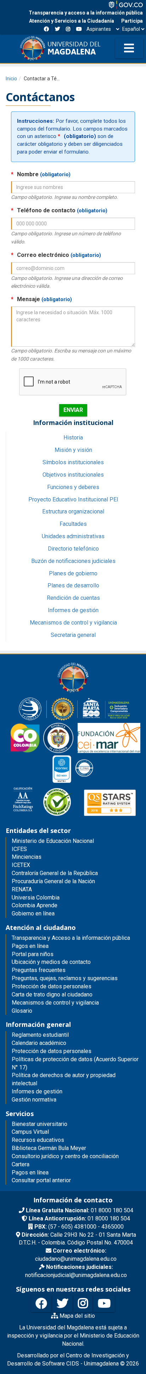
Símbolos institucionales (73, 462)
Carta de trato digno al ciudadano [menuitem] (52, 994)
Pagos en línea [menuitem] (30, 946)
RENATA (22, 889)
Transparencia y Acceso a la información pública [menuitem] (71, 938)
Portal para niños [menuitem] (33, 954)
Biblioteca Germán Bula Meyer (49, 1148)
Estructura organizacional (73, 511)
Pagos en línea (30, 1172)
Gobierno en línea (33, 913)
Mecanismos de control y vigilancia (73, 622)
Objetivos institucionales (73, 474)
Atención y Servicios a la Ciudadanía (71, 21)
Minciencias (26, 856)
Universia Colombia (36, 897)
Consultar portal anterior (41, 1180)
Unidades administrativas (73, 536)
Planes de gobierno (73, 573)
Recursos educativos (38, 1140)
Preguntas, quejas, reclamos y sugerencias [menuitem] (65, 978)
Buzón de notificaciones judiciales (73, 561)
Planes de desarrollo (73, 585)
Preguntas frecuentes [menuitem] (39, 970)
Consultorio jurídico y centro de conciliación (65, 1156)
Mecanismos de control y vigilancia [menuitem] (55, 1002)
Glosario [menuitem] (22, 1010)
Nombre (41, 174)
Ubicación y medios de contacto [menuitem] (51, 962)
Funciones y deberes (73, 487)
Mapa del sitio (76, 1315)
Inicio (11, 78)
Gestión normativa (34, 1099)
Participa (132, 21)
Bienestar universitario (39, 1124)
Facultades (73, 524)
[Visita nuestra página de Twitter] (62, 1303)
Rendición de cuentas (73, 597)
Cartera (20, 1164)
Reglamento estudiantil (40, 1034)
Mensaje (41, 299)
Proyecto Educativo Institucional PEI (73, 499)
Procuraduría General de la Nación (53, 881)
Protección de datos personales (51, 1051)
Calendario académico (39, 1043)
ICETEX (21, 865)
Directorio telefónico (73, 548)
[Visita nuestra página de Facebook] (41, 1303)
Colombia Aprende (34, 905)
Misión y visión (73, 450)
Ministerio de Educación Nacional (53, 841)
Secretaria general (73, 635)
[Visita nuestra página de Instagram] (83, 1303)
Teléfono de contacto (59, 210)
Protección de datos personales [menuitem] (51, 986)
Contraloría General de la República (55, 873)
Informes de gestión (73, 610)
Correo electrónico (56, 255)
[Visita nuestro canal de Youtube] (104, 1303)
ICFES (19, 849)
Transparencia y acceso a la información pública (86, 13)
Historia (73, 437)
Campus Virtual (30, 1131)
